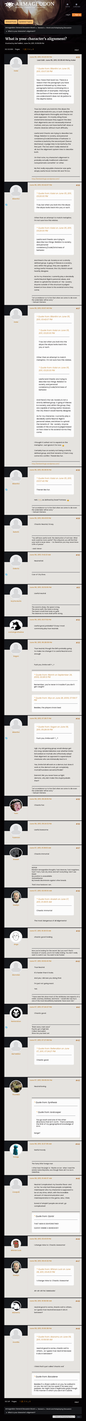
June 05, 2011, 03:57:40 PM (41, 308)
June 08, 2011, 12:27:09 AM (41, 1144)
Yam (16, 813)
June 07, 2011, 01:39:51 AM (40, 848)
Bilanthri (16, 199)
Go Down (9, 49)
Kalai (16, 71)
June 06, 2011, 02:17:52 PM (40, 619)
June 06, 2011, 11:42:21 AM (40, 555)
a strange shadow (16, 632)
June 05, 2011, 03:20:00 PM (41, 57)
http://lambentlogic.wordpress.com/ (45, 179)
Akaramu (16, 1312)
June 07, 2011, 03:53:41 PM (40, 961)
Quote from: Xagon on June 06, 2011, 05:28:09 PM (52, 728)
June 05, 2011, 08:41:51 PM (40, 518)
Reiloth (16, 532)
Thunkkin (16, 1094)
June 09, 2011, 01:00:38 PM (41, 1328)
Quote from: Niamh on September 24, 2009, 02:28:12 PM (53, 676)
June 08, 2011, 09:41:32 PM (41, 1261)
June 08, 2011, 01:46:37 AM (41, 1178)
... (32, 49)
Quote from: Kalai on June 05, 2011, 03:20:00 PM (54, 332)
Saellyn (16, 905)
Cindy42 (16, 1192)
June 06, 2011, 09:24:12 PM (41, 823)
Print (77, 50)
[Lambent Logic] (6, 76)
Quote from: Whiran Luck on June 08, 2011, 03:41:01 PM (54, 1270)
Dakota (16, 568)
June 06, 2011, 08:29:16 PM (41, 799)
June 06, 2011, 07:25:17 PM (40, 718)
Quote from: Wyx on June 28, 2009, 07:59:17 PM (55, 699)
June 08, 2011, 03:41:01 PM (40, 1239)
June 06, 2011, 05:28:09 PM (41, 642)
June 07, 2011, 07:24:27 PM (41, 1007)
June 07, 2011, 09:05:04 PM (41, 1080)
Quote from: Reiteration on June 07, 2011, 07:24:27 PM (53, 1050)
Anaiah (16, 859)
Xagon (16, 656)
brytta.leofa (16, 601)
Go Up (7, 1401)
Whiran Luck (16, 1250)
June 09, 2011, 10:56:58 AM (41, 1301)
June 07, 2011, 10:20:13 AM (40, 931)
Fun (40, 500)
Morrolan (16, 975)
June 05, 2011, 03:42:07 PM (41, 185)
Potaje (16, 1157)
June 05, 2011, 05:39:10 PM (40, 470)
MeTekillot (16, 1054)
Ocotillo (16, 1342)
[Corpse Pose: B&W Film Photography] (6, 538)
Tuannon (16, 837)
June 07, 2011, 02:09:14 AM (41, 890)
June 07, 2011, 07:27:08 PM (41, 1040)
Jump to (48, 1417)
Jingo (16, 944)
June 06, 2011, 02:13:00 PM (40, 587)
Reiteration (16, 1021)
